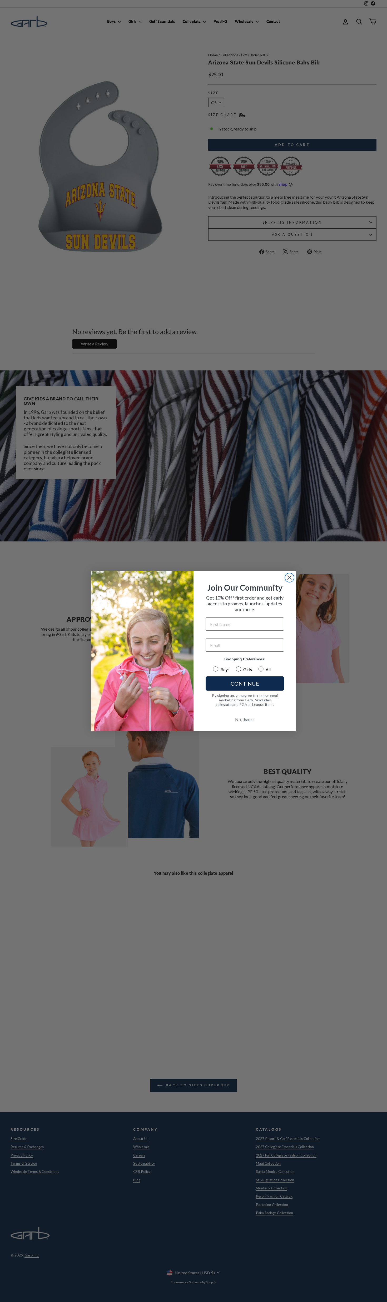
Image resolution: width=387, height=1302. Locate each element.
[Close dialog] (289, 577)
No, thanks (245, 719)
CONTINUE (245, 683)
